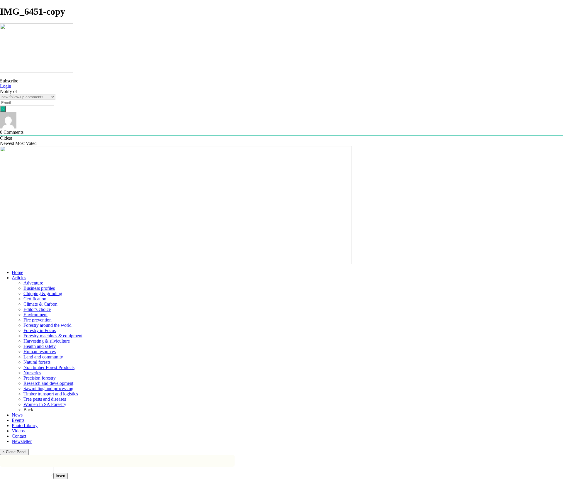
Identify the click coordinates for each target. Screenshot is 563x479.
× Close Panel (14, 452)
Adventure (33, 282)
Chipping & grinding (42, 293)
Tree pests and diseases (44, 399)
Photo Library (25, 425)
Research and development (48, 383)
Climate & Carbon (40, 304)
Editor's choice (37, 309)
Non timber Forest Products (48, 367)
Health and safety (39, 346)
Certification (34, 298)
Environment (35, 314)
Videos (18, 430)
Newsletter (22, 441)
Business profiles (39, 288)
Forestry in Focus (39, 330)
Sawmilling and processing (48, 388)
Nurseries (32, 372)
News (17, 414)
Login (5, 86)
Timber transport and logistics (50, 393)
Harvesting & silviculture (46, 340)
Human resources (39, 351)
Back (28, 409)
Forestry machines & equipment (52, 335)
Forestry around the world (47, 325)
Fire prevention (37, 319)
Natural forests (36, 362)
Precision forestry (39, 377)
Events (18, 420)
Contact (19, 436)
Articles (19, 277)
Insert (60, 476)
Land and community (43, 356)
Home (17, 272)
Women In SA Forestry (44, 404)
